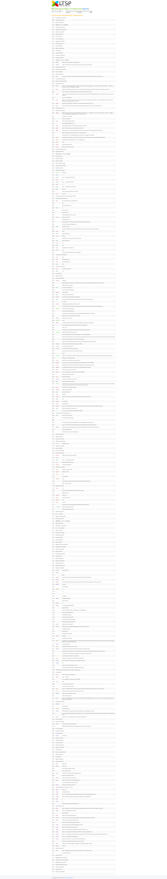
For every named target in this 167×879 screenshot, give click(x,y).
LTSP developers (69, 877)
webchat (85, 9)
